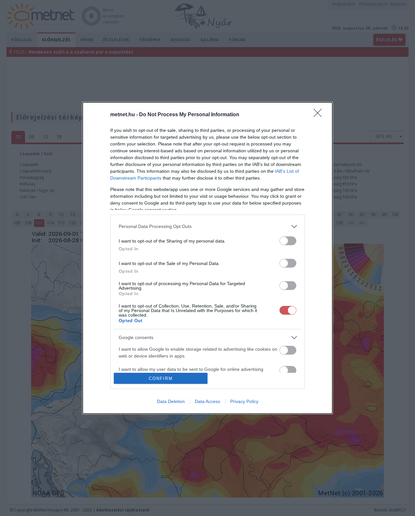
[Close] (320, 115)
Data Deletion (171, 401)
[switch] (287, 240)
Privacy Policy (244, 401)
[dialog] (207, 258)
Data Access (207, 401)
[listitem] (207, 226)
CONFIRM (161, 378)
